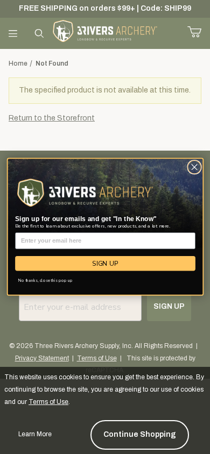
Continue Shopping (139, 434)
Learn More (35, 434)
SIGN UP (105, 263)
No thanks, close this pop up (45, 280)
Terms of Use (48, 402)
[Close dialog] (194, 167)
